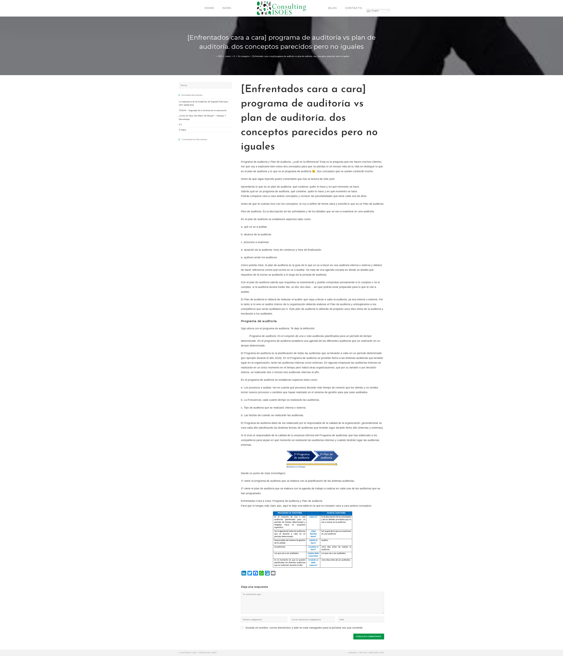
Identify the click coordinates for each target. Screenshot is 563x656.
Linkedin (352, 653)
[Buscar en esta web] (205, 85)
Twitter (363, 653)
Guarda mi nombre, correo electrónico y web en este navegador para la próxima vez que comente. (304, 627)
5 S (180, 124)
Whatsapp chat (376, 653)
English (375, 11)
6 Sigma (182, 130)
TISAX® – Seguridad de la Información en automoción (203, 110)
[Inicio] (214, 56)
